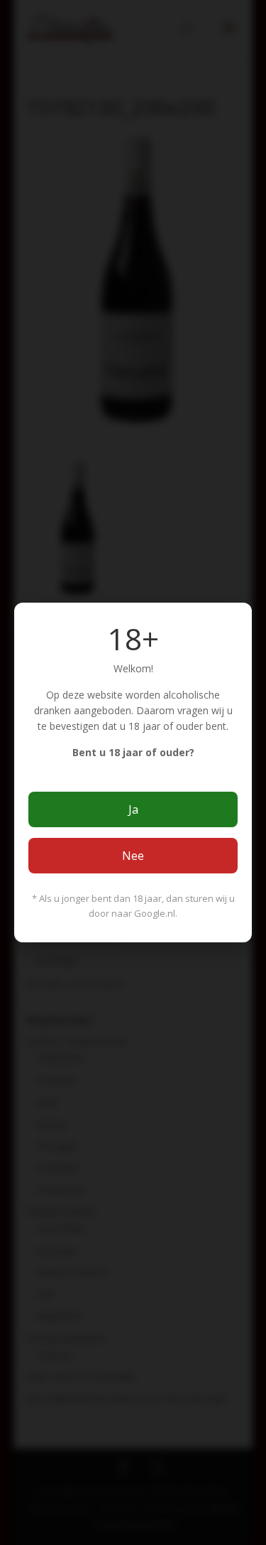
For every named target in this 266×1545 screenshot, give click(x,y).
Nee (133, 855)
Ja (133, 809)
